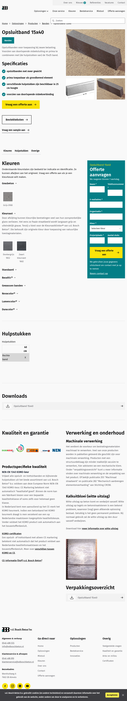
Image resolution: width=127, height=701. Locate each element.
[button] (123, 695)
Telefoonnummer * (116, 186)
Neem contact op (99, 273)
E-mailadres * (96, 199)
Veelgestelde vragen (112, 646)
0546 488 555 (8, 643)
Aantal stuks (113, 235)
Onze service (58, 11)
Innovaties (75, 656)
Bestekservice (86, 11)
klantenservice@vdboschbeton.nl (18, 662)
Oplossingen (18, 23)
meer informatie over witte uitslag (100, 528)
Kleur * (93, 223)
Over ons (42, 666)
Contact (41, 670)
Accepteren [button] (112, 695)
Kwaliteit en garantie (112, 651)
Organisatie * (96, 211)
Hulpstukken (21, 150)
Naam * (93, 184)
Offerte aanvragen (116, 11)
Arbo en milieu (110, 656)
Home (5, 23)
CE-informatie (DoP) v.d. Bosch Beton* (22, 560)
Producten (33, 23)
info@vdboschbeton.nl (13, 646)
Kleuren (72, 11)
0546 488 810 (8, 658)
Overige (35, 150)
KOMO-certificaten (11, 533)
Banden (45, 23)
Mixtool (100, 11)
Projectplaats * (97, 235)
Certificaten (108, 661)
